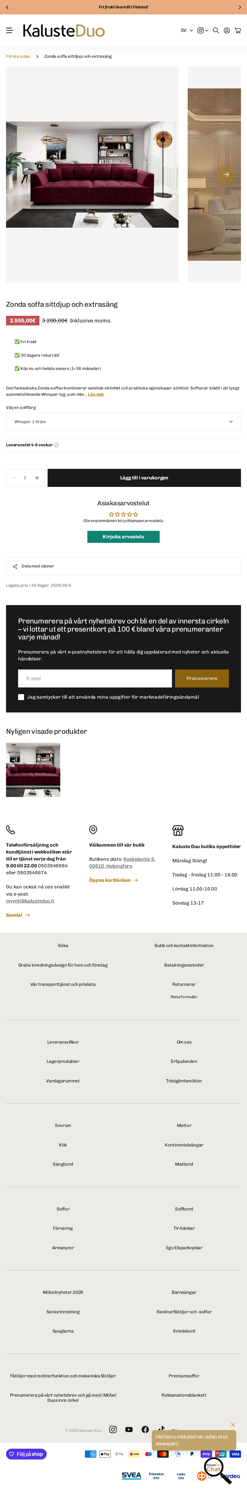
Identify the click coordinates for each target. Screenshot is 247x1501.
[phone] (40, 829)
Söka (63, 945)
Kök (63, 1145)
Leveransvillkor (63, 1042)
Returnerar (184, 984)
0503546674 (32, 872)
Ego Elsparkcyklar (184, 1247)
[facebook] (145, 1429)
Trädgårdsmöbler (184, 1081)
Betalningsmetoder (184, 965)
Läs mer (96, 394)
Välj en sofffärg (21, 407)
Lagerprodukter (63, 1061)
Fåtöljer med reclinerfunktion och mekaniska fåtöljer (63, 1376)
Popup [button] (56, 445)
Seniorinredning (63, 1312)
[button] (7, 7)
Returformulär (184, 997)
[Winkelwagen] (238, 30)
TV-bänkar (184, 1228)
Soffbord (184, 1209)
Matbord (184, 1164)
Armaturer (63, 1247)
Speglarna (63, 1331)
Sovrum (63, 1125)
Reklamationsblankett (183, 1395)
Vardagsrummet (63, 1081)
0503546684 (52, 866)
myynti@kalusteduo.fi (30, 901)
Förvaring (63, 1228)
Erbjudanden (184, 1061)
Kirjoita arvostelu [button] (123, 537)
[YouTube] (129, 1429)
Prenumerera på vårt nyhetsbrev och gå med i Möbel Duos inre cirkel (63, 1397)
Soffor (63, 1209)
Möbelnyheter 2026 (63, 1292)
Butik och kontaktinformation (184, 945)
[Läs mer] (203, 30)
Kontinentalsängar (184, 1145)
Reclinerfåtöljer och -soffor (184, 1312)
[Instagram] (112, 1430)
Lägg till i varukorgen (144, 478)
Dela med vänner (38, 566)
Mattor (184, 1125)
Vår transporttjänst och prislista (62, 984)
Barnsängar (184, 1292)
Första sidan (18, 56)
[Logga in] (227, 30)
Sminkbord (184, 1331)
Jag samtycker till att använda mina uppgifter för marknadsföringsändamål (113, 697)
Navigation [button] (9, 30)
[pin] (123, 829)
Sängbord (63, 1164)
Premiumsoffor (184, 1376)
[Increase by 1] (37, 478)
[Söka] (216, 30)
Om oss (184, 1042)
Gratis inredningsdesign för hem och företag (63, 965)
